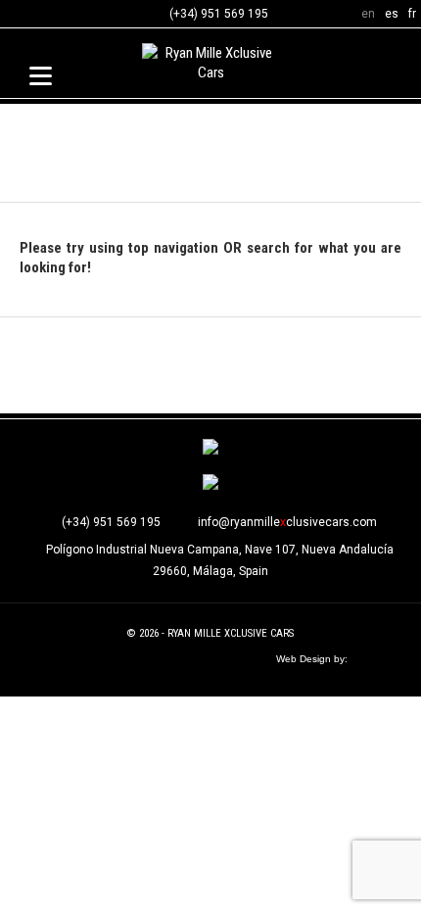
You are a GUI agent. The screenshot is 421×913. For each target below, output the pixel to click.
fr (412, 14)
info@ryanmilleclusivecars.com (287, 522)
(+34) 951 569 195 (218, 14)
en (368, 14)
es (391, 14)
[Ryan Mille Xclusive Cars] (210, 65)
